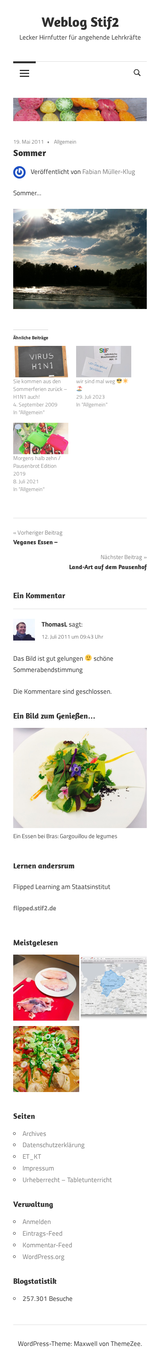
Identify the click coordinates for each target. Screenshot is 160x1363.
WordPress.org (43, 1257)
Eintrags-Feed (43, 1233)
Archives (34, 1134)
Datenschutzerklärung (54, 1145)
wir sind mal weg (96, 381)
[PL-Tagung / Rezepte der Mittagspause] (46, 1061)
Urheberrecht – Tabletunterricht (67, 1180)
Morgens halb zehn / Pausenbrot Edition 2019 (37, 465)
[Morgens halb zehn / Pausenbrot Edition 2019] (40, 438)
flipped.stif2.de (34, 908)
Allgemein (65, 141)
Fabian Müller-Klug (108, 172)
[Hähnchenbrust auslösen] (46, 989)
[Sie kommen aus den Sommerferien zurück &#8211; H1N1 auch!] (40, 361)
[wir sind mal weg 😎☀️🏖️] (103, 361)
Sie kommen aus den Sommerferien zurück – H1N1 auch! (40, 389)
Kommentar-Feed (47, 1245)
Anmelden (37, 1222)
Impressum (38, 1168)
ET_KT (32, 1156)
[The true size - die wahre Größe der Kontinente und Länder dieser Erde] (114, 989)
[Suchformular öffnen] (137, 72)
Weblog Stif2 (80, 21)
